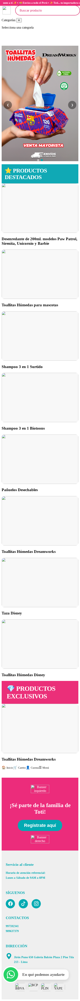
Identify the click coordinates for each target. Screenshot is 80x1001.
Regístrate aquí (40, 825)
